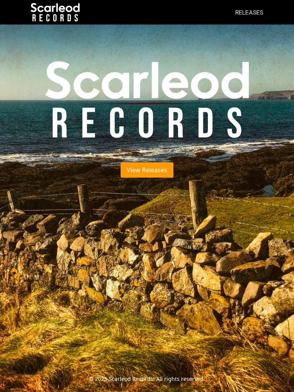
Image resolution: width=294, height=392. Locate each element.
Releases (249, 12)
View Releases (147, 170)
